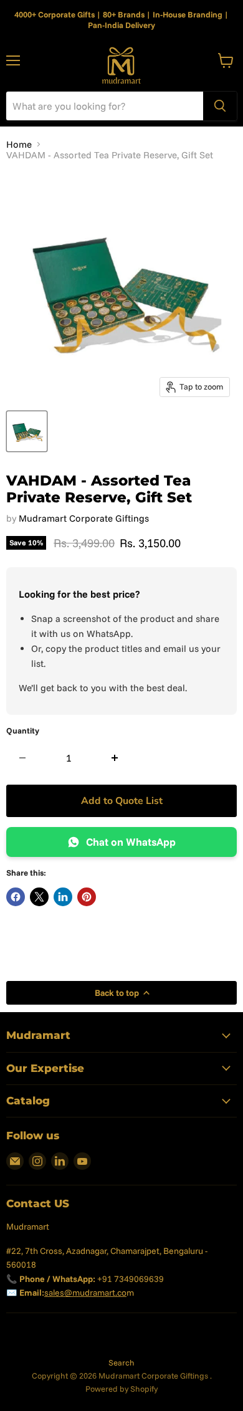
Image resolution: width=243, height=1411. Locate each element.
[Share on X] (39, 896)
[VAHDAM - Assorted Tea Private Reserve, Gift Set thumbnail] (27, 431)
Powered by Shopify (121, 1389)
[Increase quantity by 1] (115, 758)
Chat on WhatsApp (131, 841)
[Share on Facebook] (15, 896)
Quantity (22, 730)
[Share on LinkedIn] (63, 896)
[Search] (220, 106)
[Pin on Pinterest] (86, 896)
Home (19, 144)
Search (121, 1362)
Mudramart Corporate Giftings (84, 518)
